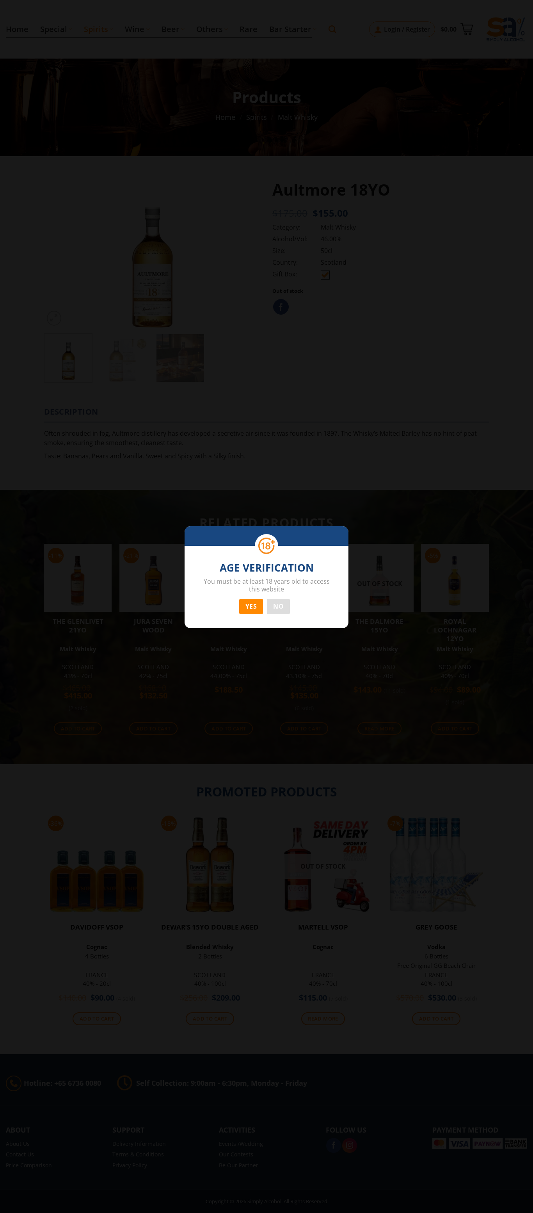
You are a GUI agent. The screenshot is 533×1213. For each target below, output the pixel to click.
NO (278, 606)
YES (251, 606)
